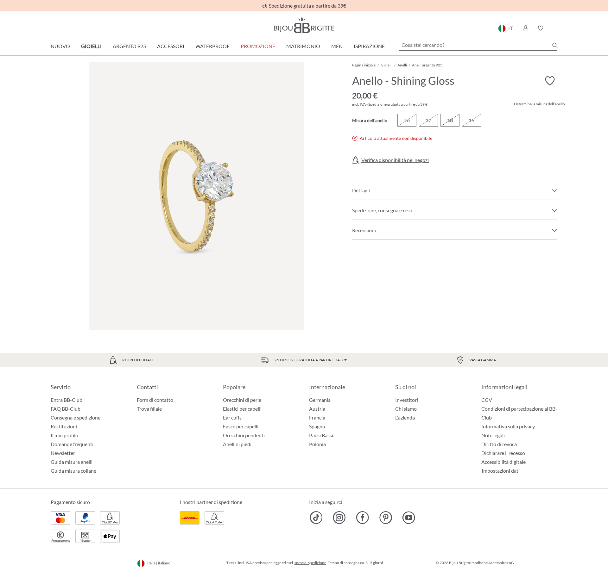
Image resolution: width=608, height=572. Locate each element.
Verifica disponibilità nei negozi (395, 160)
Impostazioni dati (501, 471)
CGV (486, 400)
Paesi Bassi (321, 435)
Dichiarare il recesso (503, 453)
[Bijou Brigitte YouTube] (409, 517)
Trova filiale (149, 409)
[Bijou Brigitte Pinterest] (385, 517)
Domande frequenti (72, 444)
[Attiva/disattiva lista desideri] (549, 81)
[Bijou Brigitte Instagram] (339, 517)
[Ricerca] (554, 45)
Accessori (170, 46)
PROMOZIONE (258, 46)
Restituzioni (64, 426)
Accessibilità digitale (503, 462)
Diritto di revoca (499, 444)
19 (471, 120)
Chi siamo (406, 409)
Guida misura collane (73, 471)
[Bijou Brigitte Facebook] (362, 517)
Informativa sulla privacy (508, 426)
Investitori (406, 400)
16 (407, 120)
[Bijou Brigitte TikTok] (316, 517)
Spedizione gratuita (384, 104)
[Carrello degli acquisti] (555, 28)
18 (450, 120)
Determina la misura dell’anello (539, 104)
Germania (320, 400)
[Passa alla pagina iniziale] (304, 25)
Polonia (317, 444)
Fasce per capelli (240, 426)
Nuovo (60, 46)
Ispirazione (369, 46)
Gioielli (91, 46)
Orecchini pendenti (244, 435)
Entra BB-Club (66, 400)
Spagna (317, 426)
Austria (317, 409)
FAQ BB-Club (65, 409)
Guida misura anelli (71, 462)
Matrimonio (303, 46)
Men (337, 46)
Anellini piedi (237, 444)
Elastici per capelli (242, 409)
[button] (525, 28)
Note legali (493, 435)
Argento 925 (129, 46)
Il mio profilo (64, 435)
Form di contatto (155, 400)
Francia (317, 417)
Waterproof (212, 46)
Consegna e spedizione (75, 417)
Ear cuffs (232, 417)
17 (428, 120)
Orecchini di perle (242, 400)
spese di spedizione (310, 562)
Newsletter (63, 453)
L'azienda (405, 417)
